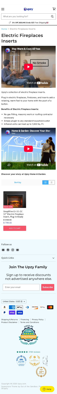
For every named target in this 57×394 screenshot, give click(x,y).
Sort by (17, 182)
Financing (25, 319)
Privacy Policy (38, 319)
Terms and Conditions (29, 322)
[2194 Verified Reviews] (28, 345)
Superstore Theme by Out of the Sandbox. (19, 386)
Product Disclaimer (9, 322)
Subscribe (48, 287)
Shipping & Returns (9, 319)
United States (13, 301)
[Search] (52, 16)
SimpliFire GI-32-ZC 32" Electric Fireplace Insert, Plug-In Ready (13, 214)
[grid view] (45, 182)
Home (4, 29)
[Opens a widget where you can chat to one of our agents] (47, 389)
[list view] (52, 182)
